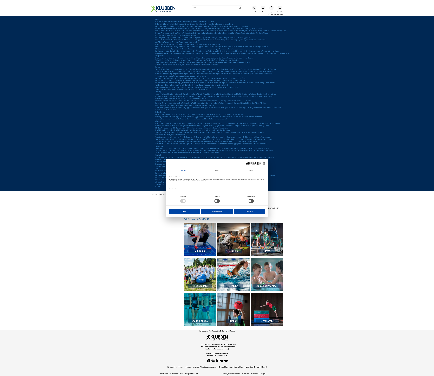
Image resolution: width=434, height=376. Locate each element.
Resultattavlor (200, 49)
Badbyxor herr (238, 123)
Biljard (199, 28)
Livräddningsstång (207, 130)
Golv (167, 110)
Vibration (229, 87)
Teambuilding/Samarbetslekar (166, 69)
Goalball (206, 69)
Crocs (178, 139)
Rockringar (222, 40)
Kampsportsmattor (198, 53)
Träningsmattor (257, 53)
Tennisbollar (220, 26)
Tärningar (209, 71)
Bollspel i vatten (172, 157)
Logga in (271, 8)
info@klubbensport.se (220, 353)
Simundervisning (161, 135)
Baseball (194, 28)
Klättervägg (187, 58)
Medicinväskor (193, 35)
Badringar (236, 126)
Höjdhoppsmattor (185, 53)
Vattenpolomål (251, 141)
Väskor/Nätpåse (203, 139)
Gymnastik (159, 40)
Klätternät (179, 58)
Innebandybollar (168, 51)
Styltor (271, 71)
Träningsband (258, 96)
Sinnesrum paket (216, 87)
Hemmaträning (160, 98)
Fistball (187, 24)
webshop (238, 374)
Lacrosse (237, 28)
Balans (228, 71)
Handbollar (220, 24)
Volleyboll (158, 65)
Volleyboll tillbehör (211, 65)
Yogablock (262, 108)
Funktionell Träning (162, 96)
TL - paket (168, 148)
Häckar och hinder (180, 60)
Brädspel (252, 83)
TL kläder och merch (162, 153)
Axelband (170, 60)
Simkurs (182, 135)
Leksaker (201, 85)
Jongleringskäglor (211, 78)
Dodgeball (181, 24)
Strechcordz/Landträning (232, 137)
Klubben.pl (263, 367)
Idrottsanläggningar (162, 49)
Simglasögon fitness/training (206, 132)
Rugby (250, 28)
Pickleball (239, 58)
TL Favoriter (224, 150)
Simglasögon (160, 132)
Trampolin (175, 42)
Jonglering (159, 78)
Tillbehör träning (161, 60)
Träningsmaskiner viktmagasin (231, 108)
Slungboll (192, 26)
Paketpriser (240, 47)
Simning (158, 121)
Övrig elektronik (274, 51)
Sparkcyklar (185, 76)
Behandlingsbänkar (173, 114)
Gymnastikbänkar (184, 47)
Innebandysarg (202, 51)
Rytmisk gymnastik (245, 40)
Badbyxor (187, 28)
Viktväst (200, 94)
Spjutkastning (246, 33)
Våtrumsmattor (279, 53)
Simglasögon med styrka (240, 132)
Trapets (182, 42)
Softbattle (256, 69)
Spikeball (273, 69)
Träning (158, 92)
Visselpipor (235, 60)
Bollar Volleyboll (178, 65)
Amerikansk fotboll (177, 28)
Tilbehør (247, 62)
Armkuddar (167, 123)
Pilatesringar (182, 105)
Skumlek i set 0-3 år (202, 83)
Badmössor (175, 137)
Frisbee (212, 28)
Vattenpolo (219, 141)
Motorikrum (159, 83)
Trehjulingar (193, 76)
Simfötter (213, 137)
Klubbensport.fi (245, 367)
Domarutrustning (175, 31)
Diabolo (165, 78)
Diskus (191, 33)
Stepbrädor (235, 96)
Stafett (253, 33)
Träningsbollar (225, 101)
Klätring (231, 28)
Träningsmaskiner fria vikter (210, 108)
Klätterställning (174, 83)
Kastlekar (182, 71)
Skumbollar (185, 26)
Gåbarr (182, 114)
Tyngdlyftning (188, 94)
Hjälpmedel (249, 157)
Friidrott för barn (183, 33)
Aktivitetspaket (182, 69)
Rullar (248, 108)
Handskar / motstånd (206, 144)
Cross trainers (167, 103)
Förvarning (174, 47)
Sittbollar (206, 119)
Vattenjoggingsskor (235, 144)
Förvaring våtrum (203, 38)
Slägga (238, 33)
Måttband (232, 33)
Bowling (246, 83)
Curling (261, 83)
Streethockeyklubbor (224, 62)
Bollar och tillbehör (162, 24)
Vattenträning (160, 144)
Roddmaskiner (197, 103)
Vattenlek (216, 71)
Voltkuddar (189, 42)
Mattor (205, 40)
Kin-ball (214, 51)
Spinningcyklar (207, 103)
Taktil (224, 87)
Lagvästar (194, 60)
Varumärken (159, 184)
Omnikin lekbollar (227, 69)
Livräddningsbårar (180, 130)
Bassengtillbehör (161, 164)
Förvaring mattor (179, 38)
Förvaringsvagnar (226, 38)
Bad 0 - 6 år (159, 123)
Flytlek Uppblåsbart (198, 157)
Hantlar (171, 94)
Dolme (182, 137)
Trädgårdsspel (160, 85)
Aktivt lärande (160, 71)
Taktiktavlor (266, 31)
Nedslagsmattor (218, 53)
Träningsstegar (225, 60)
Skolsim (176, 135)
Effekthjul (189, 87)
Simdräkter (244, 126)
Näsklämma (200, 137)
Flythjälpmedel (219, 126)
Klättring (158, 80)
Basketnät (182, 22)
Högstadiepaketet (266, 150)
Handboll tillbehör (178, 44)
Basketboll (191, 74)
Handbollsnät (206, 44)
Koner (206, 47)
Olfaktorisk (197, 87)
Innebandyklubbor (180, 51)
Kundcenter (203, 331)
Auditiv (176, 87)
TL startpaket (233, 150)
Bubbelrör (182, 87)
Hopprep (200, 47)
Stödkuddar (189, 114)
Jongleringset (200, 78)
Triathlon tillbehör (230, 139)
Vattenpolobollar (240, 141)
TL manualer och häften (180, 148)
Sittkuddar (213, 119)
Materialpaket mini (171, 150)
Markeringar (226, 47)
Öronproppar (265, 137)
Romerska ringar (232, 40)
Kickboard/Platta (190, 137)
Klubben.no (228, 367)
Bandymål (167, 62)
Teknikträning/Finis (248, 137)
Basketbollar (164, 22)
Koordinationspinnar (215, 47)
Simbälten (258, 126)
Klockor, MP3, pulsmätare (226, 51)
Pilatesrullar (174, 105)
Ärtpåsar (196, 42)
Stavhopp (259, 33)
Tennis (250, 58)
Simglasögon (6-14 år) (173, 132)
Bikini (177, 126)
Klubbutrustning (224, 128)
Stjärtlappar (193, 89)
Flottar (185, 141)
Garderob (158, 162)
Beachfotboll (164, 31)
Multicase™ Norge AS (260, 374)
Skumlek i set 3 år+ (215, 83)
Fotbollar (202, 24)
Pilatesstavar (165, 105)
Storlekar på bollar (209, 26)
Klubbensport (162, 194)
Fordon (170, 76)
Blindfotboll (207, 74)
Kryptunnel (183, 83)
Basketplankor (191, 22)
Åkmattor (200, 89)
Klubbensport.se (192, 367)
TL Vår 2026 (192, 150)
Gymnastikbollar (210, 24)
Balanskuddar (183, 96)
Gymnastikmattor (173, 53)
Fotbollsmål (201, 31)
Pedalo (253, 117)
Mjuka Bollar (253, 74)
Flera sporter (165, 28)
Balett (182, 40)
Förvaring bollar (167, 38)
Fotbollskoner (192, 31)
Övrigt (210, 51)
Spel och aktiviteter (229, 83)
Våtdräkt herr (251, 139)
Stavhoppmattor (230, 53)
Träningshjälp (281, 31)
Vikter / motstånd (261, 144)
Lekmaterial (208, 80)
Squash (245, 58)
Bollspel (172, 141)
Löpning (226, 33)
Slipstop (158, 182)
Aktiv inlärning (194, 148)
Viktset (225, 94)
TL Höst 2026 (160, 150)
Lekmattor (209, 53)
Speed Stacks (258, 28)
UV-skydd (215, 123)
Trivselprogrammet (194, 153)
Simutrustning (160, 137)
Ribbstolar (250, 47)
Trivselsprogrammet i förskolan (249, 150)
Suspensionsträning (246, 96)
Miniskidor (173, 89)
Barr (186, 40)
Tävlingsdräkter (184, 126)
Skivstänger (232, 94)
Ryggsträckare (199, 117)
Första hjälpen (160, 35)
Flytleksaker (192, 141)
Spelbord (272, 83)
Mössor (225, 141)
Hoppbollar (232, 74)
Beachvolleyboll (167, 65)
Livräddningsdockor (194, 130)
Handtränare (191, 119)
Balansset (172, 58)
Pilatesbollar (191, 105)
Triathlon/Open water (216, 139)
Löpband (216, 103)
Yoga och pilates (246, 101)
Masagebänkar (182, 35)
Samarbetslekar (247, 69)
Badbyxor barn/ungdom (251, 123)
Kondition (158, 103)
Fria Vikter (206, 94)
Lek (251, 148)
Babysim (170, 135)
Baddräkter (186, 123)
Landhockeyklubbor (198, 62)
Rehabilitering (160, 112)
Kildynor (196, 114)
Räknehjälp (207, 128)
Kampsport (219, 28)
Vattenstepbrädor (248, 144)
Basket (157, 22)
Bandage (168, 35)
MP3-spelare (239, 51)
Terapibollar (229, 26)
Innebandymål (192, 51)
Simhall (158, 155)
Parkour (211, 40)
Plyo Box (219, 96)
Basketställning (202, 22)
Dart (202, 28)
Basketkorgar (174, 22)
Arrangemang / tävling (169, 33)
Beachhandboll (167, 44)
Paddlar (207, 137)
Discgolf (158, 28)
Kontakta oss (230, 331)
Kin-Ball (225, 28)
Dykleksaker (179, 141)
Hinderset (194, 47)
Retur (222, 331)
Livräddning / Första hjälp (236, 157)
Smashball (199, 26)
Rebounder (238, 31)
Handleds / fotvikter (270, 94)
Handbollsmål (197, 44)
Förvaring (158, 38)
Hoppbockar (192, 40)
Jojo (169, 78)
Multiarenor (184, 49)
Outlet (157, 187)
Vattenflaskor (192, 139)
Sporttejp (201, 35)
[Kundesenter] (263, 8)
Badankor (165, 141)
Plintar (216, 40)
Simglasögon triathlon (256, 132)
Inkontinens (218, 144)
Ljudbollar (245, 74)
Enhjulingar (250, 71)
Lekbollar (161, 26)
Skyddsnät (246, 31)
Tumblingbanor (268, 53)
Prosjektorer (205, 87)
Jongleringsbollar (175, 74)
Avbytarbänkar (174, 49)
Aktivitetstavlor (168, 87)
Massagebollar (167, 117)
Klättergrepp (165, 80)
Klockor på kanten (179, 128)
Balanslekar (235, 71)
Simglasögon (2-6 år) (188, 132)
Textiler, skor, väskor (162, 139)
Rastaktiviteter (165, 180)
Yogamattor (254, 108)
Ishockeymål (186, 62)
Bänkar (164, 162)
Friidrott (158, 33)
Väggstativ (246, 38)
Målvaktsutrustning (227, 31)
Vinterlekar (159, 89)
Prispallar (191, 49)
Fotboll (157, 31)
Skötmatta (222, 123)
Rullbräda (259, 117)
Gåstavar (183, 119)
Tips (156, 168)
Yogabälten (276, 108)
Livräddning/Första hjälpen (164, 130)
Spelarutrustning (256, 31)
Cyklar (157, 76)
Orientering (244, 28)
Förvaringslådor (214, 38)
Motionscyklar (177, 103)
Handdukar (183, 139)
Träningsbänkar (194, 108)
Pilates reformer (202, 105)
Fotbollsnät (209, 31)
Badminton (215, 58)
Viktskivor (219, 94)
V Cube (239, 78)
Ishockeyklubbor (176, 62)
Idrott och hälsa (160, 47)
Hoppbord (199, 40)
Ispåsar (174, 35)
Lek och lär (159, 67)
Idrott (157, 19)
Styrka (157, 108)
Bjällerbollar (199, 74)
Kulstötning (211, 33)
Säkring (195, 80)
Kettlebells (164, 94)
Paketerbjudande (183, 89)
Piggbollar (177, 26)
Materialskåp (237, 38)
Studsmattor (216, 85)
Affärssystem (227, 374)
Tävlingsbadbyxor (274, 123)
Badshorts (264, 123)
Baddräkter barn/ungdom (199, 126)
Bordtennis (223, 58)
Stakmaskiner (187, 103)
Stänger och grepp (182, 108)
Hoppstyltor (258, 71)
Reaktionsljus (226, 96)
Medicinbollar (169, 26)
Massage (158, 117)
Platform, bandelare (162, 159)
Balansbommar (174, 40)
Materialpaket (183, 150)
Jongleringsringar (224, 78)
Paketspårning (214, 331)
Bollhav (166, 83)
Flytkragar (251, 126)
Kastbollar (227, 24)
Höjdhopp (196, 33)
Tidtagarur (265, 51)
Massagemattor (188, 117)
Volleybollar (244, 26)
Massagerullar (177, 117)
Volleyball (272, 175)
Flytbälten (265, 126)
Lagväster (217, 31)
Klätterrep (181, 80)
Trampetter (168, 42)
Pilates (157, 105)
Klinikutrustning (160, 114)
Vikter (233, 101)
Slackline (265, 71)
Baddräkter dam (169, 126)
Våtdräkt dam (241, 139)
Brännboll (191, 69)
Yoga (244, 108)
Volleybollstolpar (190, 65)
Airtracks (166, 40)
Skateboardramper (212, 49)
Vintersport (159, 62)
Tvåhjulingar (202, 76)
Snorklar (220, 137)
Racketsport (206, 58)
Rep (245, 47)
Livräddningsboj (219, 130)
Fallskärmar (199, 69)
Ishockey (166, 89)
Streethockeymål (238, 62)
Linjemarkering (237, 49)
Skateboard (177, 76)
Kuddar (201, 114)
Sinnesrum (159, 87)
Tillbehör (211, 22)
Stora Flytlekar (210, 141)
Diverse (168, 71)
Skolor (157, 180)
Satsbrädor (256, 40)
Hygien (157, 157)
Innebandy (159, 51)
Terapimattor (241, 53)
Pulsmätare (248, 51)
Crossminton (231, 58)
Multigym (163, 108)
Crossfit (158, 94)
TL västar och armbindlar (210, 153)
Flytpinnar (188, 144)
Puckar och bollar (211, 62)
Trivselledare (160, 146)
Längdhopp (219, 33)
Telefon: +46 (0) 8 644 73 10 (196, 219)
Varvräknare (257, 51)
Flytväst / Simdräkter (204, 123)
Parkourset (165, 58)
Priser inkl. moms (277, 14)
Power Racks (171, 108)
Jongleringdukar (177, 78)
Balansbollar (173, 96)
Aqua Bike (169, 144)
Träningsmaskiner (210, 114)
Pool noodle (200, 141)
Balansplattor (192, 96)
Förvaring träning (191, 38)
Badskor (211, 126)
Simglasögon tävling (223, 132)
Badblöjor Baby (177, 123)
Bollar (168, 47)
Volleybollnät (200, 65)
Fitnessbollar (194, 24)
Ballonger (184, 74)
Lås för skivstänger (243, 94)
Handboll (158, 44)
